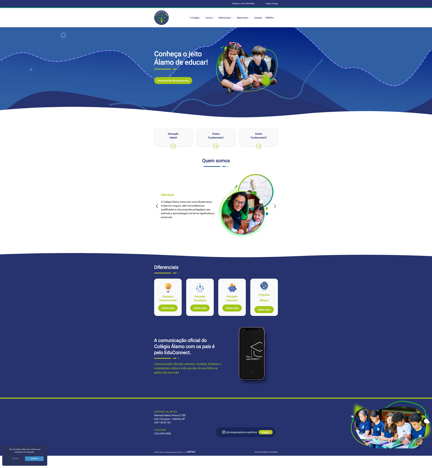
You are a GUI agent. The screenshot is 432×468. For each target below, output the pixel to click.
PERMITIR (34, 458)
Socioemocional (168, 300)
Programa (264, 294)
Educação (168, 296)
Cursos (209, 17)
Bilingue (264, 300)
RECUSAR (15, 458)
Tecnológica (200, 300)
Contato (258, 17)
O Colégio (195, 17)
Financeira (232, 300)
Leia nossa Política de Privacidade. (266, 452)
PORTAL (269, 17)
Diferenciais (225, 17)
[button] (157, 206)
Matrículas (242, 17)
